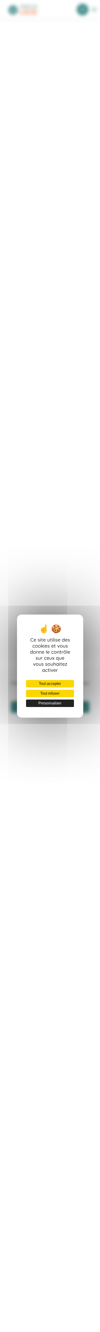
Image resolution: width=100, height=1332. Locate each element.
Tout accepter (50, 684)
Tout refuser (50, 693)
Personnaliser (49, 703)
